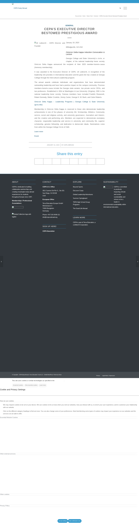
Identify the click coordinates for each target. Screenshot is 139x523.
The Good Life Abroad (80, 208)
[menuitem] (120, 8)
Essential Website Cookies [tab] (9, 417)
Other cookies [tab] (4, 494)
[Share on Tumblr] (82, 161)
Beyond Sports (78, 187)
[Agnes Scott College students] (137, 261)
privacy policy (59, 380)
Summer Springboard (80, 198)
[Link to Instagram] (122, 1)
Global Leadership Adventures (83, 194)
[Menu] (124, 8)
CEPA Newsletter (49, 231)
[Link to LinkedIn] (125, 1)
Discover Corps (78, 190)
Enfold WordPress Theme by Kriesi (52, 374)
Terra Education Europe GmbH (53, 203)
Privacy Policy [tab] (5, 505)
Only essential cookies (31, 385)
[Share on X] (47, 161)
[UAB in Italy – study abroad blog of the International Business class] (1, 261)
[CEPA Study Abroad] (19, 8)
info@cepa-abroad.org (50, 217)
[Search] (120, 8)
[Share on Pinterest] (65, 161)
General (69, 25)
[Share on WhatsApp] (56, 161)
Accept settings (63, 521)
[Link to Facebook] (119, 1)
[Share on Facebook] (38, 161)
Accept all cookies (18, 385)
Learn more (38, 131)
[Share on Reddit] (91, 161)
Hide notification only (74, 521)
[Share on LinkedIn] (74, 161)
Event (36, 136)
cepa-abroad (69, 145)
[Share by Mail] (100, 161)
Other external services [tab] (8, 454)
